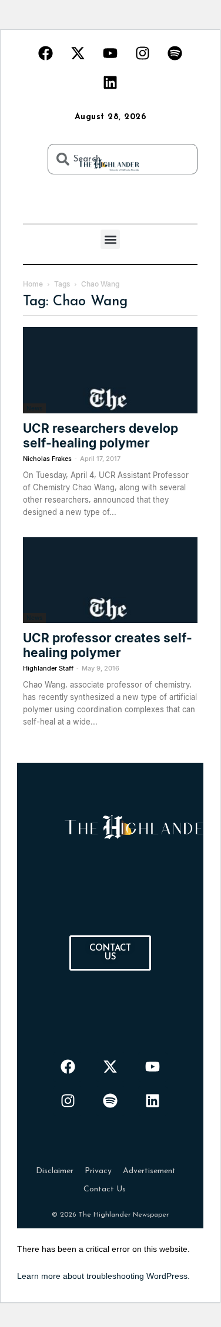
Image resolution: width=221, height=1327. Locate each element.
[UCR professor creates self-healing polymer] (110, 580)
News (34, 408)
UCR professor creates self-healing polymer (107, 645)
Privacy (98, 1171)
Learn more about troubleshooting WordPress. (103, 1276)
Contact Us (104, 1189)
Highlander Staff (48, 668)
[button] (110, 239)
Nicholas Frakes (47, 458)
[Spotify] (175, 53)
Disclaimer (54, 1171)
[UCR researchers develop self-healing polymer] (110, 370)
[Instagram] (143, 53)
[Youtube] (110, 53)
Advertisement (149, 1171)
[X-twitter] (78, 53)
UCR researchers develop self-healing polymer (100, 435)
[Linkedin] (110, 82)
